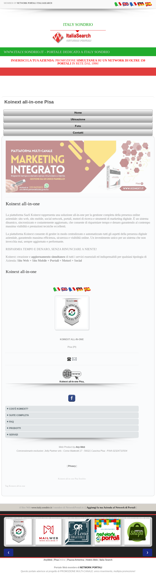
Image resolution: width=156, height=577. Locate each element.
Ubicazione (78, 119)
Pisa (56, 560)
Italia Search (105, 560)
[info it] (118, 4)
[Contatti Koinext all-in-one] (72, 358)
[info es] (148, 4)
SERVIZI (13, 434)
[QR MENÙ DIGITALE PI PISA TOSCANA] (78, 532)
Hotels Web (92, 560)
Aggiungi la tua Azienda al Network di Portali (111, 507)
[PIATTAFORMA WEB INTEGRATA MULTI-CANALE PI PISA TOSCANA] (19, 532)
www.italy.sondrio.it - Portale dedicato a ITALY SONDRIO (57, 52)
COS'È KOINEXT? (18, 408)
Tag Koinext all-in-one (15, 486)
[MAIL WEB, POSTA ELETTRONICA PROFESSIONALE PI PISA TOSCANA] (48, 532)
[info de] (141, 4)
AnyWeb (48, 560)
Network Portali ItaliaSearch (34, 3)
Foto (78, 125)
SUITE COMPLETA (19, 415)
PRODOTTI (15, 428)
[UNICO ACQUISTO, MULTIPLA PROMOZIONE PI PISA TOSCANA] (108, 532)
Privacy (72, 466)
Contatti (78, 132)
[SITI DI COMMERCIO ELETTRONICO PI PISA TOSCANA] (137, 532)
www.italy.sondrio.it (41, 507)
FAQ (11, 421)
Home (78, 112)
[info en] (125, 4)
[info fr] (133, 4)
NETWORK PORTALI (91, 567)
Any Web (80, 447)
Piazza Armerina (75, 560)
